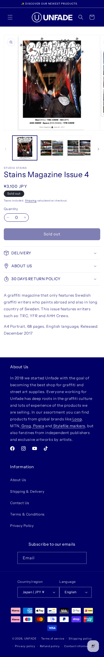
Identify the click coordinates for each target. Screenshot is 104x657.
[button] (10, 17)
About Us (18, 480)
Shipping (31, 200)
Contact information (78, 646)
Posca (38, 425)
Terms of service (52, 638)
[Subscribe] (80, 558)
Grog (25, 425)
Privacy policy (25, 646)
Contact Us (19, 503)
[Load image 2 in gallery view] (52, 148)
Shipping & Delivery (27, 491)
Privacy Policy (22, 525)
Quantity (11, 209)
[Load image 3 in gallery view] (79, 148)
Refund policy (50, 646)
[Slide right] (98, 149)
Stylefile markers (68, 425)
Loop (76, 419)
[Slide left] (5, 149)
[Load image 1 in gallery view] (24, 148)
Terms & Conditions (27, 514)
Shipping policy (80, 638)
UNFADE (30, 638)
